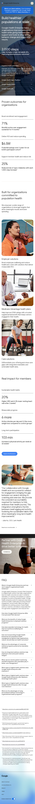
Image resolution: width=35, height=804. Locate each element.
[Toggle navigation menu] (32, 3)
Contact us (7, 552)
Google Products (6, 785)
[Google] (5, 776)
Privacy (4, 788)
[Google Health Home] (10, 3)
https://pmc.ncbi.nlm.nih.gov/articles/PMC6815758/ (15, 709)
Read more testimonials (8, 527)
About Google (5, 781)
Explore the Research (9, 453)
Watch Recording (23, 12)
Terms (3, 791)
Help (3, 794)
